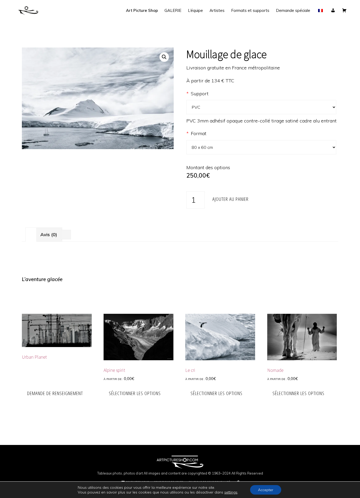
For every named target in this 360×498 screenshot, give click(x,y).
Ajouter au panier (230, 198)
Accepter (265, 489)
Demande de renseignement (55, 393)
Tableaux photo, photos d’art (120, 473)
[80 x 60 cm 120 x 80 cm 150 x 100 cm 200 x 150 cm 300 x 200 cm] (262, 147)
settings (230, 492)
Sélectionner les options (135, 393)
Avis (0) (48, 234)
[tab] (31, 234)
